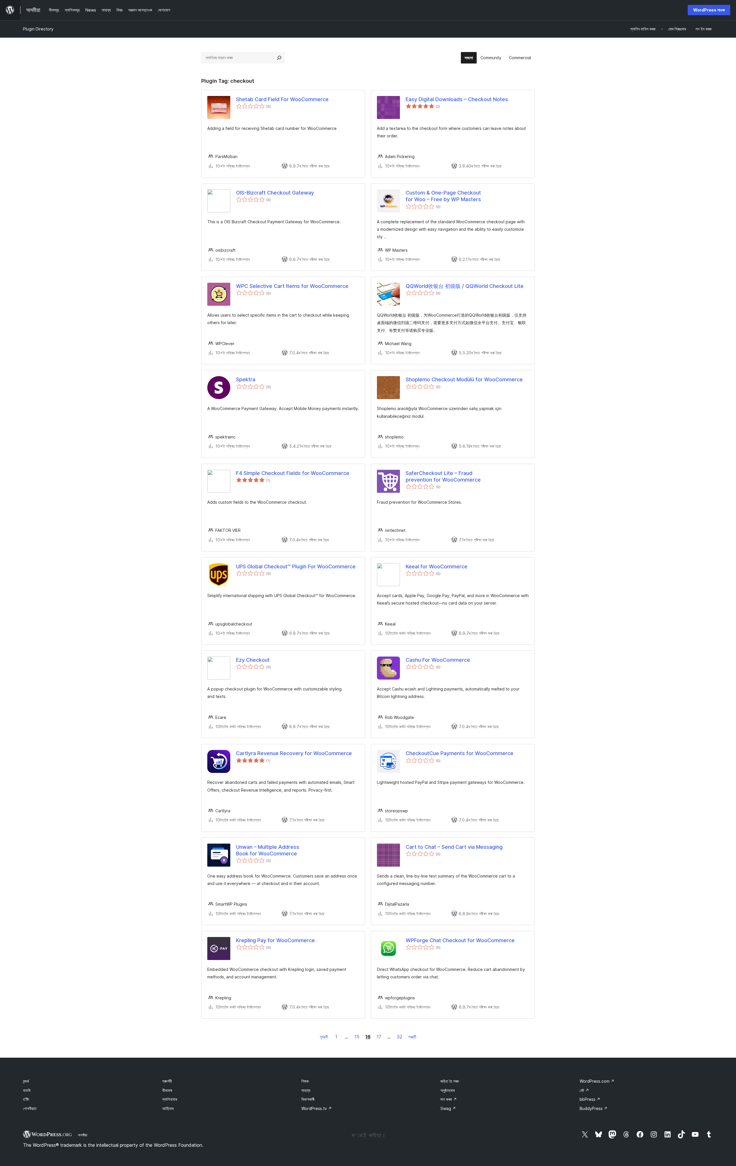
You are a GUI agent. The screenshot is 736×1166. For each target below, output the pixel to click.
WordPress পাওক (709, 9)
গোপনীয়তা (30, 1108)
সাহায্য (305, 1090)
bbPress (590, 1099)
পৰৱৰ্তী (412, 1036)
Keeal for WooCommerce (436, 566)
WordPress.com (597, 1081)
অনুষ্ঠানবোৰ (447, 1090)
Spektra (245, 379)
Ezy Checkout (253, 660)
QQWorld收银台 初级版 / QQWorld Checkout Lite (465, 286)
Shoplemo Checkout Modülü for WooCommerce (464, 379)
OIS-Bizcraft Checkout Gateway (275, 193)
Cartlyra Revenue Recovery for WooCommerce (294, 753)
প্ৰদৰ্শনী (167, 1081)
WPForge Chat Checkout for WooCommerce (460, 940)
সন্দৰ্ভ (26, 1081)
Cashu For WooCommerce (438, 660)
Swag (448, 1108)
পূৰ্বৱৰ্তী (324, 1036)
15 (356, 1037)
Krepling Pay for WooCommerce (275, 940)
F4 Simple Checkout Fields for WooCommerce (292, 473)
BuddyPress (593, 1108)
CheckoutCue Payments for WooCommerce (459, 753)
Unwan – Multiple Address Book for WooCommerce (267, 850)
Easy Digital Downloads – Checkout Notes (457, 99)
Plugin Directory (38, 28)
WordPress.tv (316, 1108)
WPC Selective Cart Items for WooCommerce (292, 286)
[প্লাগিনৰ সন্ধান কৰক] (279, 58)
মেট (584, 1090)
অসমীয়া (82, 1135)
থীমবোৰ (167, 1090)
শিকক (305, 1081)
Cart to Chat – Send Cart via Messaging (454, 847)
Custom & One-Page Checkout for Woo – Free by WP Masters (443, 196)
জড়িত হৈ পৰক (449, 1081)
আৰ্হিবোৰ (167, 1108)
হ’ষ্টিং (26, 1099)
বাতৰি (26, 1090)
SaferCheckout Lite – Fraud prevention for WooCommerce (443, 476)
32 (399, 1037)
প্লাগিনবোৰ (169, 1099)
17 (379, 1037)
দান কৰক (448, 1099)
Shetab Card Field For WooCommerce (282, 99)
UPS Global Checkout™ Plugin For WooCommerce (296, 566)
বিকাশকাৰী (308, 1099)
